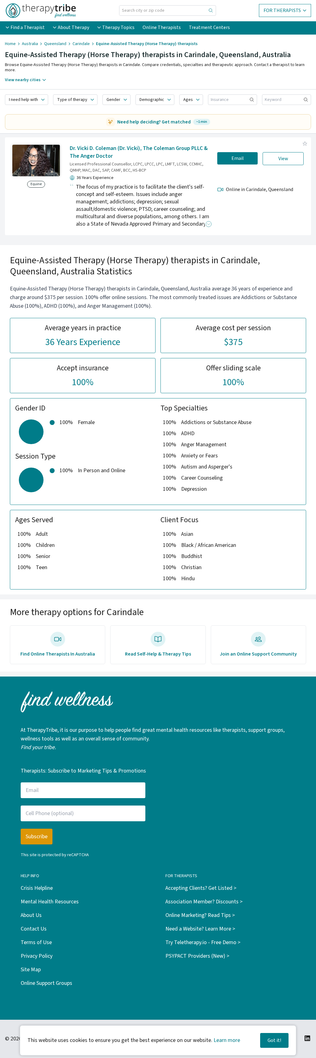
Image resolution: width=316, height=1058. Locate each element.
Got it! (274, 1040)
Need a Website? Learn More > (200, 929)
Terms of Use (36, 942)
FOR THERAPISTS (282, 10)
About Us (31, 915)
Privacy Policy (36, 956)
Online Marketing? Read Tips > (200, 915)
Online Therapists (162, 27)
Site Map (31, 969)
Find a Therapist (27, 27)
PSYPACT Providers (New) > (197, 956)
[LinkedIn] (307, 1038)
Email (237, 158)
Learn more (227, 1040)
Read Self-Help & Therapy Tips (158, 654)
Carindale (81, 44)
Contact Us (34, 929)
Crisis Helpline (37, 888)
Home (10, 44)
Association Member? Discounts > (204, 902)
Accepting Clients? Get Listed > (200, 888)
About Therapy (73, 27)
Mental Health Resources (50, 902)
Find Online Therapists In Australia (57, 654)
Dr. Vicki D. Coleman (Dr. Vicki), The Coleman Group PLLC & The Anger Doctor (139, 152)
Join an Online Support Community (258, 654)
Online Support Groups (46, 983)
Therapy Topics (118, 27)
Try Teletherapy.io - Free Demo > (202, 942)
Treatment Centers (209, 27)
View (283, 158)
